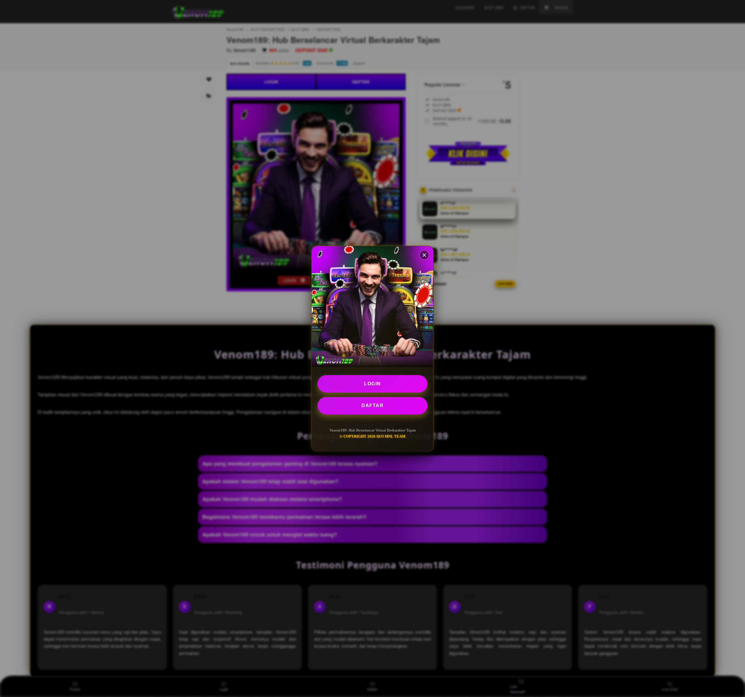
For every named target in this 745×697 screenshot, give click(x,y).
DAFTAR (372, 405)
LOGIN (372, 383)
